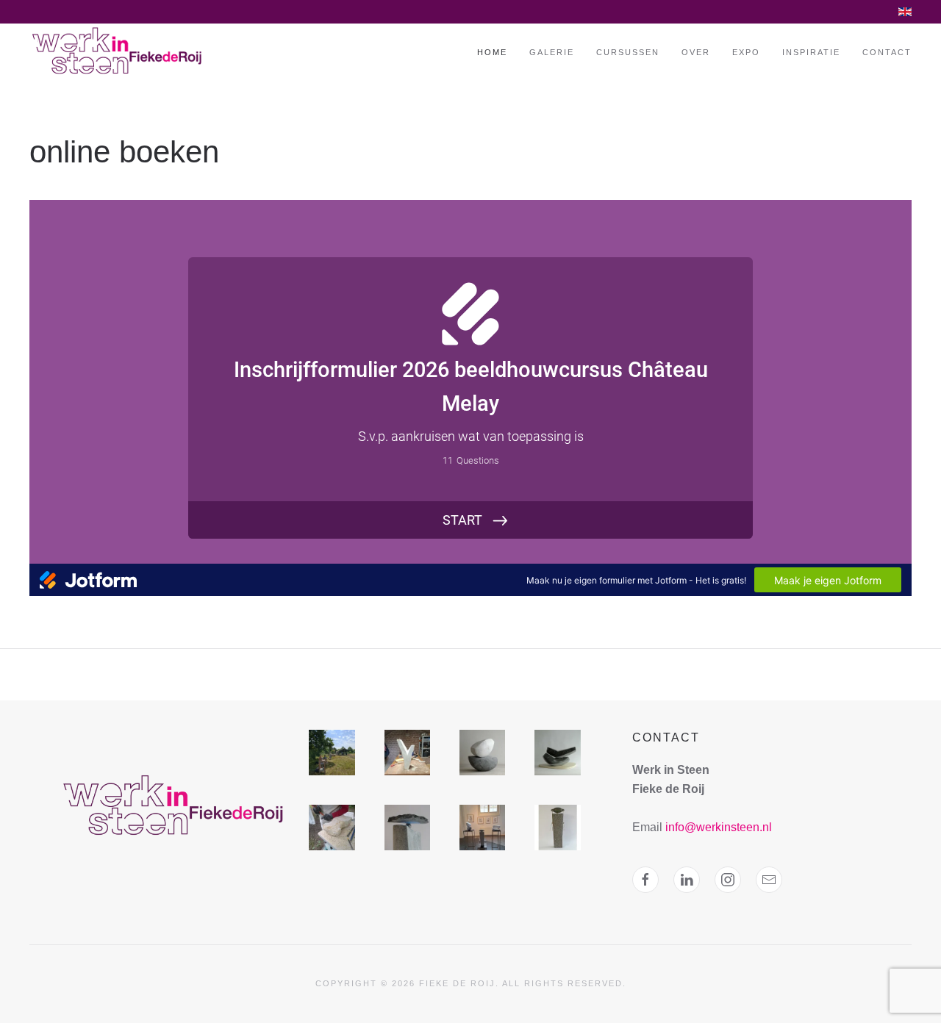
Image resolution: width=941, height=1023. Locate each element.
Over (695, 52)
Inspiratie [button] (811, 52)
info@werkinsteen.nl (718, 827)
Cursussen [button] (627, 52)
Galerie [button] (551, 52)
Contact (887, 52)
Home (492, 52)
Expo (746, 52)
